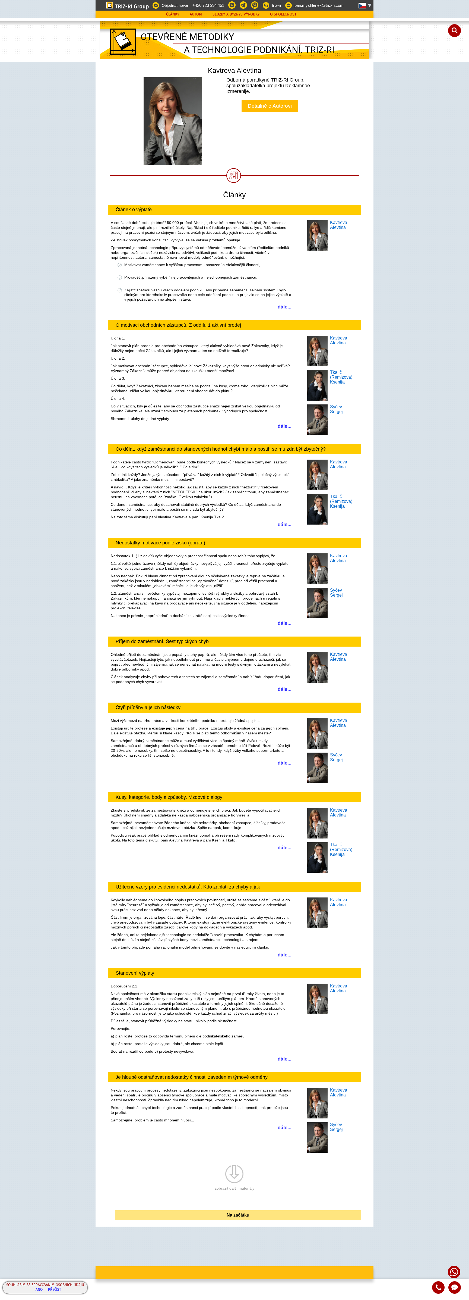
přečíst (54, 1290)
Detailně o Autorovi (270, 106)
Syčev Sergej (336, 409)
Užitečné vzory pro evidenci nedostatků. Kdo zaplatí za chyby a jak (188, 887)
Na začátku (238, 1215)
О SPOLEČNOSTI (283, 14)
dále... (284, 307)
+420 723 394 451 (208, 5)
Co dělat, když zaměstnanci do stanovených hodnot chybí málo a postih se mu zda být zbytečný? (221, 449)
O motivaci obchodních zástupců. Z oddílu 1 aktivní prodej (178, 325)
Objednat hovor (175, 5)
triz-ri (276, 5)
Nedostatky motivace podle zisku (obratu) (160, 542)
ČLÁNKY (172, 14)
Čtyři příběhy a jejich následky (148, 707)
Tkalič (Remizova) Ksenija (341, 377)
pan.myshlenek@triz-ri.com (319, 5)
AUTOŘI (196, 14)
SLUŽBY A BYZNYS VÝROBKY (236, 14)
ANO (39, 1290)
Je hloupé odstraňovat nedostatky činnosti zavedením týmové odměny (192, 1077)
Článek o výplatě (134, 209)
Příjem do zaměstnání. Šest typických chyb (162, 641)
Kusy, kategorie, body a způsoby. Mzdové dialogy (169, 797)
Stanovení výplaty (135, 973)
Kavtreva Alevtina (338, 225)
